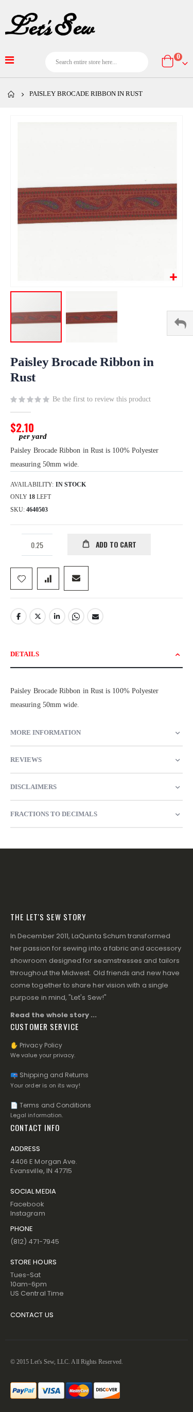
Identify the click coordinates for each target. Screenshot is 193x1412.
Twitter (37, 616)
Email (95, 616)
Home (11, 94)
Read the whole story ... (53, 1015)
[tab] (96, 654)
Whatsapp (76, 616)
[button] (173, 278)
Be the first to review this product (101, 399)
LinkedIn (57, 616)
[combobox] (96, 62)
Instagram (27, 1213)
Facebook (18, 616)
